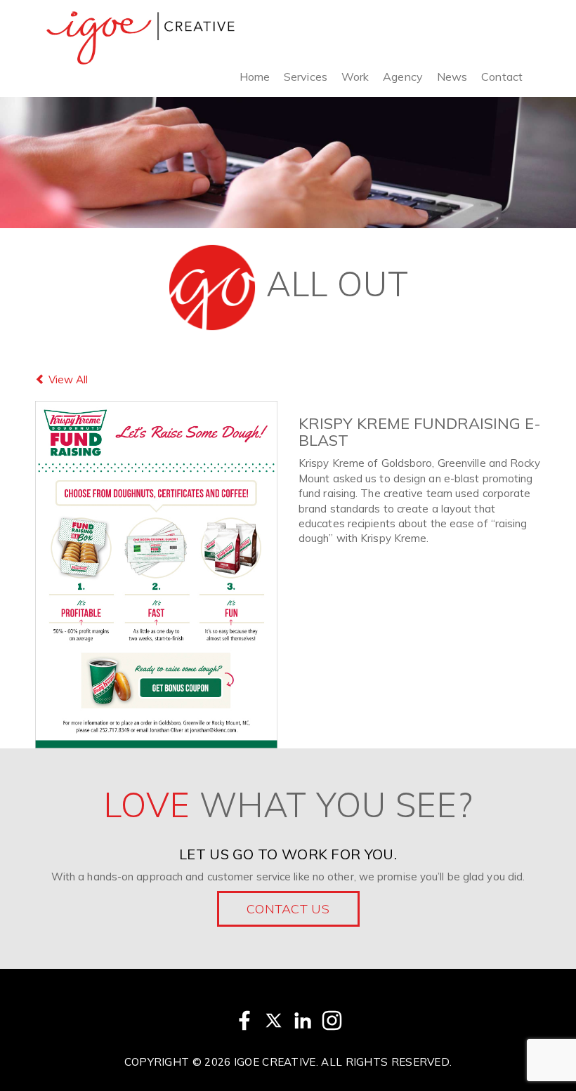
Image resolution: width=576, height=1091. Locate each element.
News (452, 77)
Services (305, 77)
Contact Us (288, 909)
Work (355, 77)
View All (67, 379)
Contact (502, 77)
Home (255, 77)
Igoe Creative (275, 1062)
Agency (403, 77)
